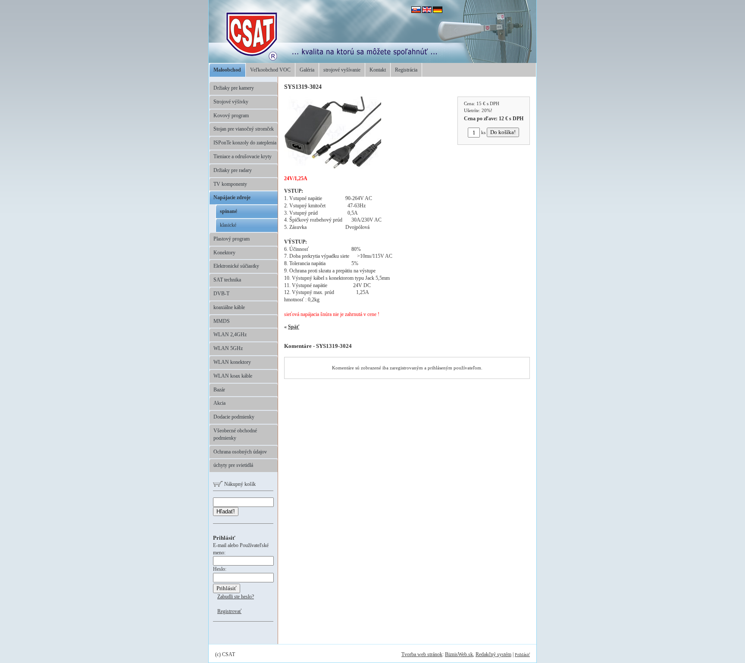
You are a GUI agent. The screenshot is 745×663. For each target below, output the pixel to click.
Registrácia (406, 70)
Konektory (224, 253)
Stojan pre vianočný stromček (243, 129)
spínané (228, 211)
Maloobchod (227, 70)
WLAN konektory (232, 362)
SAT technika (227, 280)
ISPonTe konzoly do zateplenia (244, 143)
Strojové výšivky (230, 102)
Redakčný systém (493, 654)
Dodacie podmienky (233, 417)
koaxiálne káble (229, 307)
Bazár (219, 390)
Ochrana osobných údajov (240, 452)
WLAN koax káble (232, 376)
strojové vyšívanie (341, 70)
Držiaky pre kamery (233, 88)
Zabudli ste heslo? (235, 597)
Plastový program (231, 239)
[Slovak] (416, 11)
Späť (293, 327)
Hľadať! (225, 511)
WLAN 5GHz (228, 348)
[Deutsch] (437, 11)
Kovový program (231, 116)
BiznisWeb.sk (459, 654)
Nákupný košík (239, 484)
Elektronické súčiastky (236, 266)
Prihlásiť (522, 654)
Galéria (307, 70)
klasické (228, 225)
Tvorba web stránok (421, 654)
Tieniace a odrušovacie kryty (242, 156)
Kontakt (377, 70)
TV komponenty (230, 184)
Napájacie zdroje (231, 197)
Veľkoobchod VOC (270, 70)
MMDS (221, 321)
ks (483, 132)
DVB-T (221, 294)
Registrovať (229, 611)
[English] (427, 11)
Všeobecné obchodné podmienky (235, 434)
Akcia (219, 403)
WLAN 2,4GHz (230, 335)
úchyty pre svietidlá (233, 465)
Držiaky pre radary (232, 170)
